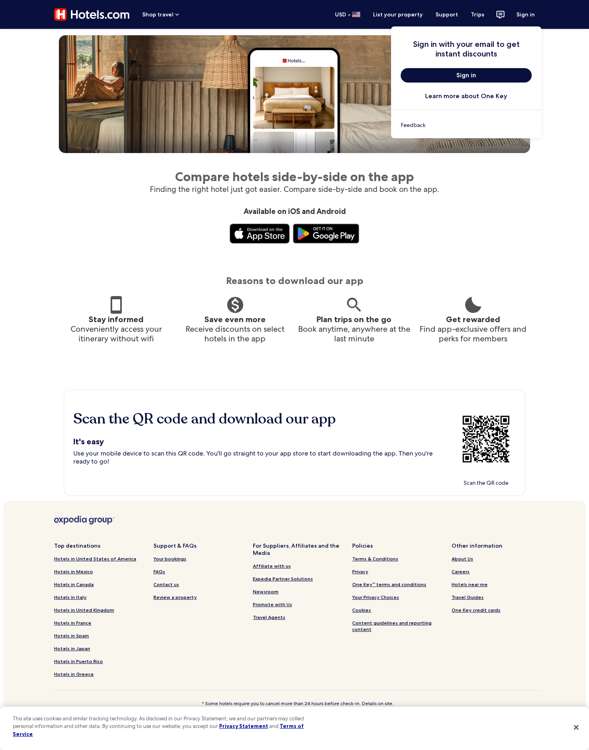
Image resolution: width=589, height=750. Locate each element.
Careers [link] (461, 572)
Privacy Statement (243, 726)
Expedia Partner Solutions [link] (283, 579)
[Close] (576, 727)
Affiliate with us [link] (272, 566)
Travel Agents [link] (269, 617)
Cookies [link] (361, 610)
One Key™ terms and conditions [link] (389, 584)
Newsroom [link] (265, 592)
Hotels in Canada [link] (74, 584)
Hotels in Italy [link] (70, 597)
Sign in (525, 14)
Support (447, 14)
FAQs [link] (159, 572)
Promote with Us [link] (272, 604)
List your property (398, 14)
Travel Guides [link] (468, 597)
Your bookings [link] (169, 559)
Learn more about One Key (466, 96)
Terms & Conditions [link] (375, 559)
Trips (477, 14)
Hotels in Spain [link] (71, 636)
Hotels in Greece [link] (74, 674)
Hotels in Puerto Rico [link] (78, 661)
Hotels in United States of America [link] (95, 559)
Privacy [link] (360, 572)
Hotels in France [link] (72, 623)
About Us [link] (462, 559)
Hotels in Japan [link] (72, 648)
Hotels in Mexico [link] (73, 572)
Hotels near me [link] (470, 584)
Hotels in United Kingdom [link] (84, 610)
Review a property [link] (175, 597)
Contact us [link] (166, 584)
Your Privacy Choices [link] (375, 597)
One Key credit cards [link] (476, 610)
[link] (466, 125)
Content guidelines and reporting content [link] (392, 626)
